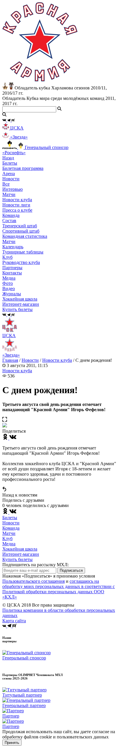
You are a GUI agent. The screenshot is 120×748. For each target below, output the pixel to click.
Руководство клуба (21, 262)
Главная (10, 360)
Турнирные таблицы (22, 251)
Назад (8, 157)
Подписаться (71, 570)
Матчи (8, 194)
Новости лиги (16, 204)
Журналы (11, 293)
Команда (11, 528)
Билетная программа (22, 168)
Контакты (12, 272)
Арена (8, 173)
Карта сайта (14, 620)
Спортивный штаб (20, 231)
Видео (8, 288)
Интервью (12, 189)
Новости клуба (17, 199)
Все (6, 183)
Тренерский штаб (19, 225)
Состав (9, 220)
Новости (30, 360)
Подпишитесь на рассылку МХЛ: (35, 564)
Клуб (7, 538)
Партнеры (12, 267)
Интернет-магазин (20, 554)
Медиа (8, 543)
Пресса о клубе (17, 210)
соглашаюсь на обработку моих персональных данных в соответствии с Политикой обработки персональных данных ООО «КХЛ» (58, 589)
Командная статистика (24, 236)
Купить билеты (17, 559)
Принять (12, 742)
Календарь (12, 246)
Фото (7, 283)
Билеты (9, 517)
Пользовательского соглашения (33, 581)
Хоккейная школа (19, 548)
